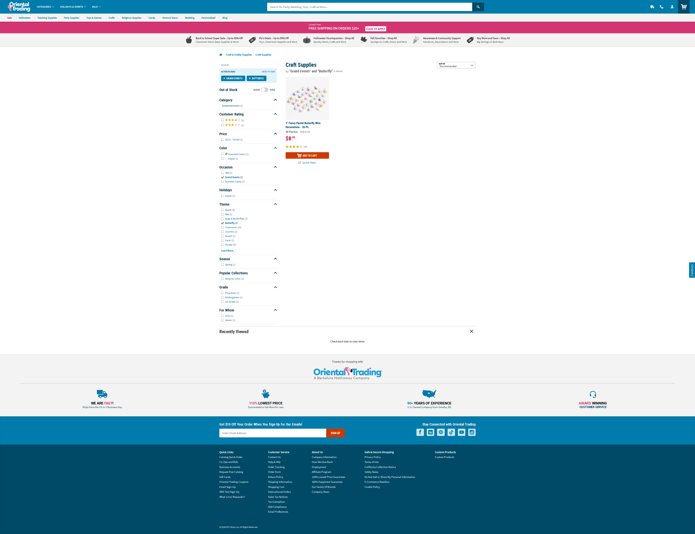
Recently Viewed (233, 331)
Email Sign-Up (227, 487)
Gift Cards (224, 477)
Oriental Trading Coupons (233, 482)
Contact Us (274, 457)
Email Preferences (278, 511)
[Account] (672, 7)
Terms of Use (372, 462)
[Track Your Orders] (652, 7)
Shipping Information (280, 482)
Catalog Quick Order (230, 457)
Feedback (692, 270)
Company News (320, 491)
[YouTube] (461, 432)
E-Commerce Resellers (377, 482)
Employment (319, 467)
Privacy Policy (373, 457)
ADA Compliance (277, 506)
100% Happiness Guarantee (327, 482)
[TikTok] (451, 432)
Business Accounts (229, 467)
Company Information (324, 457)
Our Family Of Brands (324, 487)
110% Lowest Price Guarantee (328, 477)
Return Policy (275, 477)
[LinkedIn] (430, 432)
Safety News (371, 472)
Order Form (274, 472)
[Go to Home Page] (220, 54)
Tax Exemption (276, 501)
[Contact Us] (661, 7)
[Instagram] (472, 432)
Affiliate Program (321, 472)
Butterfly (258, 78)
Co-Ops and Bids (228, 462)
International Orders (279, 491)
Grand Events (234, 78)
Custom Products (444, 457)
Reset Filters (268, 72)
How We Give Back (322, 462)
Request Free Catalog (231, 472)
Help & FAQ (274, 462)
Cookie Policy (372, 487)
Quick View (309, 162)
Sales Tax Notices (278, 497)
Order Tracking (276, 467)
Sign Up (335, 433)
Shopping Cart (276, 487)
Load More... (228, 250)
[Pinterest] (441, 432)
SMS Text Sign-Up (229, 491)
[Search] (478, 7)
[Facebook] (420, 432)
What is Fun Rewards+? (232, 497)
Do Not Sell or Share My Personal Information (390, 477)
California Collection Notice (380, 467)
